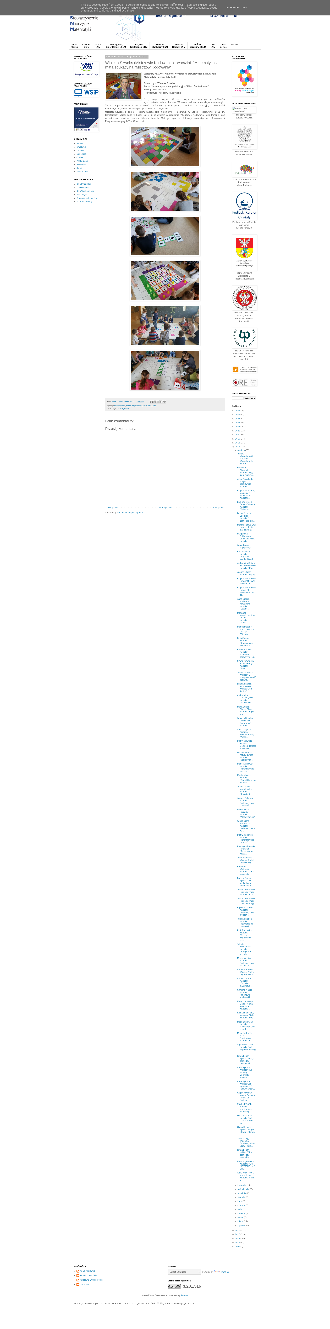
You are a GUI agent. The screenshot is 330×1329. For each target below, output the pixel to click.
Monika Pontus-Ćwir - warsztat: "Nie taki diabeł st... (246, 527)
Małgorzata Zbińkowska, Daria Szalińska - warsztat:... (246, 537)
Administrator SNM (88, 1275)
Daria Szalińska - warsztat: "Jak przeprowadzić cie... (245, 1119)
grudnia (241, 450)
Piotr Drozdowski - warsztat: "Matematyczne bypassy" (245, 838)
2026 (237, 410)
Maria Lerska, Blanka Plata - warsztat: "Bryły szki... (245, 710)
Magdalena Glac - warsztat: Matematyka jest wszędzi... (246, 1025)
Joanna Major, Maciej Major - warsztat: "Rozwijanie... (245, 790)
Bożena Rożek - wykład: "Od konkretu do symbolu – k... (244, 882)
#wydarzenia (137, 406)
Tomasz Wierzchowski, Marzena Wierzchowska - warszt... (246, 459)
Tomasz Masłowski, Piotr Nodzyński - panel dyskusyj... (246, 901)
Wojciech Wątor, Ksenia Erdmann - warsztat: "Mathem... (246, 1096)
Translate (225, 1272)
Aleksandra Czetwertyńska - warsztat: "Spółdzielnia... (246, 699)
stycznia (242, 1225)
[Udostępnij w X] (158, 401)
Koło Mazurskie (83, 184)
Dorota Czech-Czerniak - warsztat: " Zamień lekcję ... (246, 517)
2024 (237, 419)
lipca (240, 1201)
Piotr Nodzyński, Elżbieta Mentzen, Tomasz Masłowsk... (246, 745)
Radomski (81, 164)
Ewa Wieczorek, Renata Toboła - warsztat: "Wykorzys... (246, 506)
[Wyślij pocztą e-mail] (151, 401)
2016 (237, 1230)
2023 (237, 422)
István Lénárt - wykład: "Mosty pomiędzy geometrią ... (245, 1154)
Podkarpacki (82, 161)
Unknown (84, 1284)
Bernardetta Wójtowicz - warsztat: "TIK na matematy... (246, 870)
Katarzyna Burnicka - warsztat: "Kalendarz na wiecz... (246, 850)
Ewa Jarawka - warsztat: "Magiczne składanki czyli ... (246, 555)
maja (240, 1209)
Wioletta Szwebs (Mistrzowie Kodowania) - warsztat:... (245, 722)
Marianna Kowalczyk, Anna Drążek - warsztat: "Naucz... (246, 618)
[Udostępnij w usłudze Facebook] (161, 401)
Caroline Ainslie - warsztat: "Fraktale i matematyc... (245, 982)
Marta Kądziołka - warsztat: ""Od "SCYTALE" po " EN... (246, 1165)
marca (241, 1217)
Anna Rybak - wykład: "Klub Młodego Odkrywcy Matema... (244, 1072)
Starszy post (218, 507)
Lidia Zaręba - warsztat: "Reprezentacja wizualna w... (245, 642)
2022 (237, 426)
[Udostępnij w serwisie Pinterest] (164, 401)
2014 (237, 1238)
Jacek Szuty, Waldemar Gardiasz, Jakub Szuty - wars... (246, 1142)
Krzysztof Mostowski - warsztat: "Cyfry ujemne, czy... (246, 581)
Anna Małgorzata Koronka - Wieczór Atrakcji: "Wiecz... (246, 733)
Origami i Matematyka (86, 198)
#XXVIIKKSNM (150, 406)
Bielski (79, 143)
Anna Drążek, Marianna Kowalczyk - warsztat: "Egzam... (244, 604)
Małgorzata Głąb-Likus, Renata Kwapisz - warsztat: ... (245, 1005)
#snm (128, 406)
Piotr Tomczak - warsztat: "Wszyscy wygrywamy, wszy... (244, 935)
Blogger (184, 1295)
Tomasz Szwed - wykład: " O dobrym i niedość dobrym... (246, 676)
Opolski (80, 157)
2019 (237, 439)
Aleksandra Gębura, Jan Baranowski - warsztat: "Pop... (246, 565)
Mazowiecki (81, 154)
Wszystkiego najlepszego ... (245, 546)
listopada (242, 1185)
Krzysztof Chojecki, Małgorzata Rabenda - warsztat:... (246, 494)
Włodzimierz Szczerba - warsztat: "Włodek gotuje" (246, 813)
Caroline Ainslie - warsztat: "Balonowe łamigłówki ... (245, 994)
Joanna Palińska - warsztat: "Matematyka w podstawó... (245, 802)
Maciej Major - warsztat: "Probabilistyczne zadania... (246, 779)
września (242, 1193)
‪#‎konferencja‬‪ (119, 406)
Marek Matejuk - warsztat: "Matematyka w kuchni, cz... (245, 962)
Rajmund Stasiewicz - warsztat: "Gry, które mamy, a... (245, 471)
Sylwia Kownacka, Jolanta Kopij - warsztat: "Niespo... (245, 665)
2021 (237, 431)
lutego (241, 1221)
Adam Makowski (87, 1271)
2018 (237, 443)
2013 (237, 1242)
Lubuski (80, 150)
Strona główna (165, 507)
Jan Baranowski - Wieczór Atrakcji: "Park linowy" (246, 860)
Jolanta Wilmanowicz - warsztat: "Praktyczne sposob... (245, 949)
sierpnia (242, 1197)
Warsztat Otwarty (84, 201)
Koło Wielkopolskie (85, 191)
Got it (246, 8)
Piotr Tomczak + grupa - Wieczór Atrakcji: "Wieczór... (246, 630)
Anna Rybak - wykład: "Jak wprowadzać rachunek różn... (246, 1085)
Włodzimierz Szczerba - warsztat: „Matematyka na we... (246, 826)
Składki (234, 44)
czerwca (242, 1205)
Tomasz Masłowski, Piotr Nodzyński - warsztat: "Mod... (246, 892)
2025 (237, 414)
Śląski (79, 168)
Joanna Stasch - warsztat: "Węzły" (246, 573)
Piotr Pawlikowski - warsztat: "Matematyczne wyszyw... (246, 767)
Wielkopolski (82, 171)
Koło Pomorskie (83, 187)
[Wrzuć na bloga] (154, 401)
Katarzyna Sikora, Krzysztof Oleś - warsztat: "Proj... (246, 1015)
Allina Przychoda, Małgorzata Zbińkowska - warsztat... (245, 483)
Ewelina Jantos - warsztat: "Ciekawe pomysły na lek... (246, 653)
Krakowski (81, 147)
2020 (237, 435)
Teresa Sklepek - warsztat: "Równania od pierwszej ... (245, 922)
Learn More (232, 8)
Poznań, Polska (123, 409)
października (244, 1189)
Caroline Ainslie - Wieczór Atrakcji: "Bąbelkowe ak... (246, 972)
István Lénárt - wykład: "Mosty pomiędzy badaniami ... (245, 1060)
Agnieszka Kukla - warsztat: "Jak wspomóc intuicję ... (246, 1048)
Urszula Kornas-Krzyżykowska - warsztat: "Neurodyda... (245, 756)
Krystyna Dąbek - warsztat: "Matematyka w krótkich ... (245, 911)
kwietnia (242, 1213)
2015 (237, 1234)
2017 (237, 447)
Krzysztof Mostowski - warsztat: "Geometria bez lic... (246, 591)
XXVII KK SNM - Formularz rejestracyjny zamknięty (244, 1108)
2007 (237, 1246)
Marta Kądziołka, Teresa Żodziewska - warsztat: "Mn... (245, 1037)
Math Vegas (81, 194)
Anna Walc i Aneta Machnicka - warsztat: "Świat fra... (245, 1176)
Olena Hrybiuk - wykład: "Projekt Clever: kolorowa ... (246, 1131)
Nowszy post (112, 507)
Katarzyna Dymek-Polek (91, 1280)
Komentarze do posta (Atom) (130, 512)
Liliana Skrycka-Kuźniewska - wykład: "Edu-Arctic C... (244, 687)
